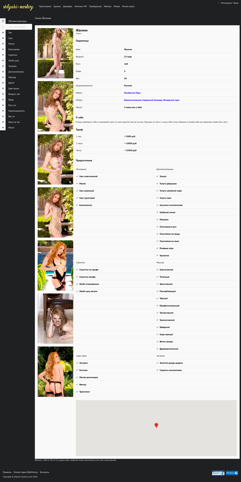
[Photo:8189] (55, 372)
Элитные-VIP (80, 6)
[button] (156, 425)
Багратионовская (132, 100)
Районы (107, 6)
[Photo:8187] (55, 265)
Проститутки (45, 6)
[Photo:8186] (55, 212)
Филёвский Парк (132, 92)
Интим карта (128, 6)
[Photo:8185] (55, 159)
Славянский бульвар (152, 100)
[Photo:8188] (55, 318)
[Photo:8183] (55, 53)
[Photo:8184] (55, 106)
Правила (7, 472)
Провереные (95, 6)
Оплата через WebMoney (26, 472)
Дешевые (67, 6)
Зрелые (57, 6)
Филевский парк (171, 100)
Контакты (44, 472)
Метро (117, 6)
